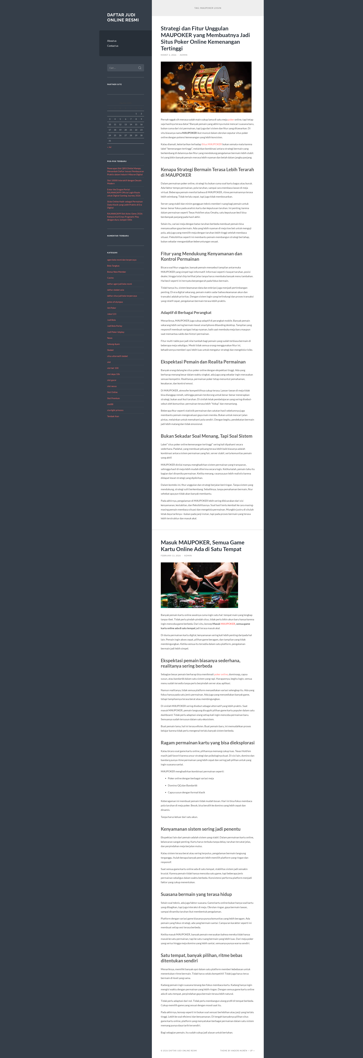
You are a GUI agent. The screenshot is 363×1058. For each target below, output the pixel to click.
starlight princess (115, 410)
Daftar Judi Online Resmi (123, 17)
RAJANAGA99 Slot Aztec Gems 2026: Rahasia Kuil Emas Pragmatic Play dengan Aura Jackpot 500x (125, 216)
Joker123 (111, 314)
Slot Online (112, 392)
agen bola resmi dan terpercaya (121, 259)
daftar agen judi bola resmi (119, 284)
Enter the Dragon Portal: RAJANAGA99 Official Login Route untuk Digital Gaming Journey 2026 (124, 192)
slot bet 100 (113, 368)
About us (111, 40)
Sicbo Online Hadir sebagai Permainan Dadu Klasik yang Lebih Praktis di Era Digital (125, 204)
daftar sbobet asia (115, 290)
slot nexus (112, 386)
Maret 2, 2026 (168, 55)
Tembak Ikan (113, 416)
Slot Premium (113, 398)
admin (183, 55)
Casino (110, 277)
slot (109, 362)
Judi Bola (111, 320)
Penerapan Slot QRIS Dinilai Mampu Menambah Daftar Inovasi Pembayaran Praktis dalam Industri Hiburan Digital (125, 171)
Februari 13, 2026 (171, 555)
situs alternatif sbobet (117, 356)
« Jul (109, 147)
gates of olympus (115, 302)
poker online (221, 674)
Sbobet (110, 350)
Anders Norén (239, 1050)
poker (231, 119)
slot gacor (111, 380)
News (109, 338)
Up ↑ (252, 1050)
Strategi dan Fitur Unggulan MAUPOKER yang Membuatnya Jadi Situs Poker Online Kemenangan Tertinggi (205, 38)
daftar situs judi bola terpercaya (122, 295)
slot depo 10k (113, 374)
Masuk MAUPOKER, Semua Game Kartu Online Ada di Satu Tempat (202, 545)
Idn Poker (111, 308)
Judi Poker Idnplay (115, 332)
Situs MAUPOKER (212, 144)
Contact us (112, 45)
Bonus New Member (116, 271)
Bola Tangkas (113, 265)
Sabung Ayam (113, 344)
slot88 (110, 404)
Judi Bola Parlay (114, 326)
